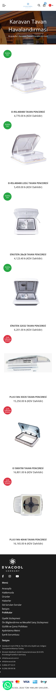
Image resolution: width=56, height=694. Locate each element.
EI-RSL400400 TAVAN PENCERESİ (28, 111)
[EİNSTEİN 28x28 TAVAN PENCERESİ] (28, 220)
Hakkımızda (8, 592)
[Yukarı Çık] (48, 686)
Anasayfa (12, 36)
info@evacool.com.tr (10, 658)
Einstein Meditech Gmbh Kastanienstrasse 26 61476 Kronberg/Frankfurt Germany (22, 653)
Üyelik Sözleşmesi (11, 618)
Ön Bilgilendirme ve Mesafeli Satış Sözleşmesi (25, 622)
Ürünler (6, 596)
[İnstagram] (10, 576)
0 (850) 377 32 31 (8, 665)
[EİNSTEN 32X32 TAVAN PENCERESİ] (28, 292)
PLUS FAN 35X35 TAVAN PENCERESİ (28, 396)
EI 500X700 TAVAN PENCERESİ (28, 468)
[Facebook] (3, 576)
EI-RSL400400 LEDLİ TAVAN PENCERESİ (28, 183)
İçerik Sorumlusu (10, 634)
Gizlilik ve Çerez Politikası (14, 626)
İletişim (5, 608)
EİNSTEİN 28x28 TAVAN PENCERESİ (28, 254)
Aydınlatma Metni (11, 630)
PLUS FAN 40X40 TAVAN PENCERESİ (28, 539)
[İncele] (52, 66)
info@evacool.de (8, 661)
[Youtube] (17, 576)
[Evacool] (28, 5)
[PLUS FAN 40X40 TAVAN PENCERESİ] (28, 505)
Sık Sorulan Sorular (12, 604)
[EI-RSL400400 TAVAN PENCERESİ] (28, 78)
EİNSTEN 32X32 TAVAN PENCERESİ (28, 325)
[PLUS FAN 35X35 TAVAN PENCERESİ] (28, 363)
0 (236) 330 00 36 (8, 668)
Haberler (6, 600)
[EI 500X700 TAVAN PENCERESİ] (28, 434)
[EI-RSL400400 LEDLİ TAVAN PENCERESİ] (28, 149)
